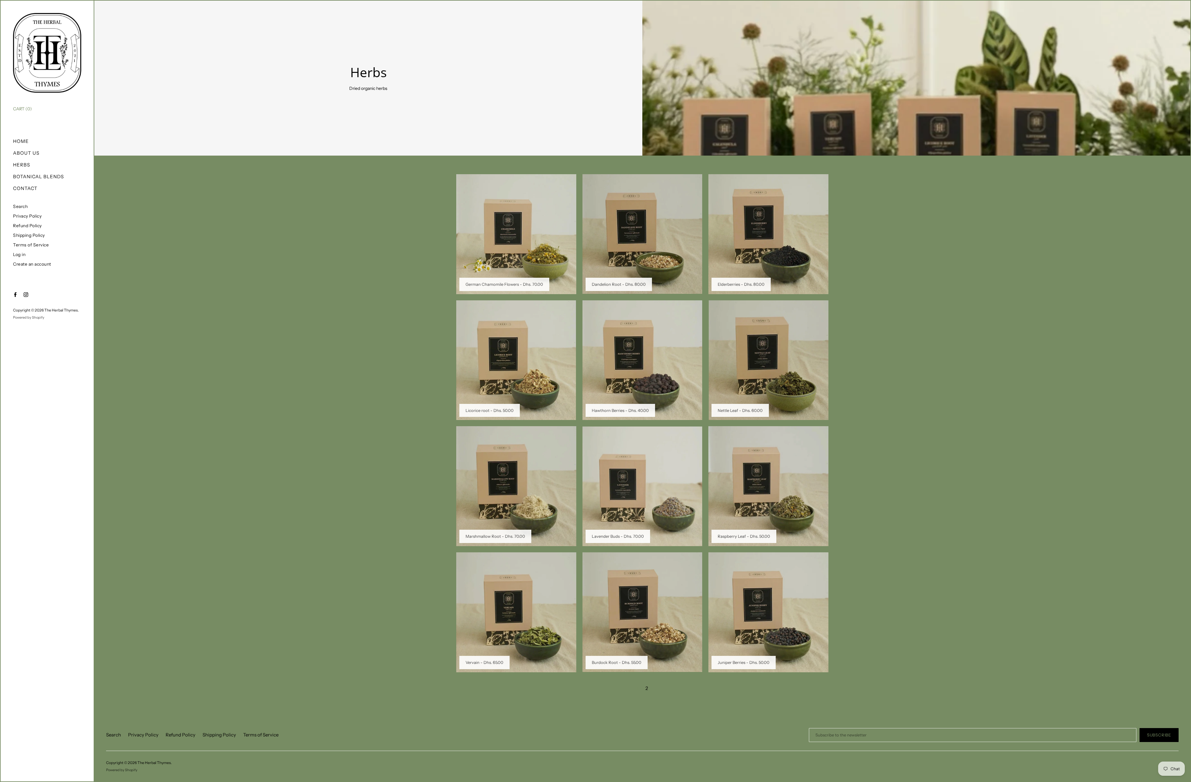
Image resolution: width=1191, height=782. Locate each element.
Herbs (21, 165)
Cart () (22, 109)
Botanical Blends (38, 176)
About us (26, 153)
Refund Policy (27, 225)
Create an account (32, 264)
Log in (19, 254)
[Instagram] (26, 294)
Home (21, 141)
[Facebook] (15, 294)
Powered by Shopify (28, 317)
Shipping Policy (29, 235)
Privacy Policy (27, 216)
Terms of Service (31, 245)
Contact (25, 188)
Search (20, 206)
